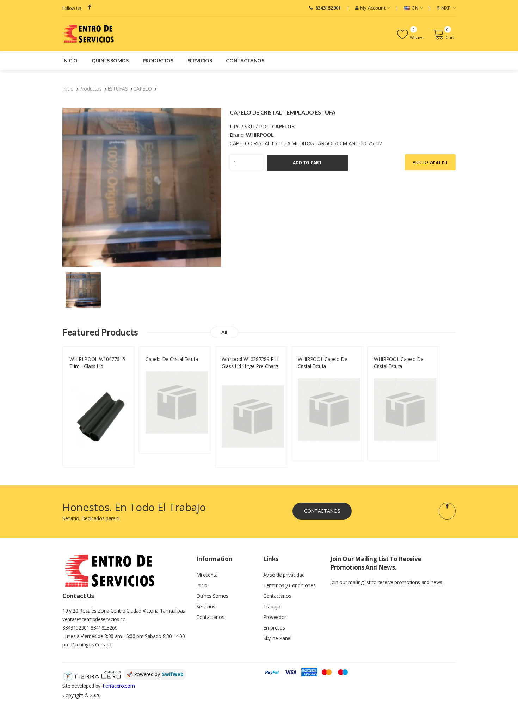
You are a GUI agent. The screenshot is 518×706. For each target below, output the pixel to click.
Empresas (274, 627)
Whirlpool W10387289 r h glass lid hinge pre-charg (250, 362)
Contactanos (245, 60)
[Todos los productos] (83, 289)
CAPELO (142, 88)
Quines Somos (110, 60)
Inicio (70, 60)
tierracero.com (119, 685)
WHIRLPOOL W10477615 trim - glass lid (97, 362)
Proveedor (274, 617)
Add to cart (307, 163)
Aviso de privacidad (283, 574)
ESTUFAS (117, 88)
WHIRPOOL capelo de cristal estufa (322, 362)
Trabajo (271, 606)
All (224, 332)
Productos (158, 60)
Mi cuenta (207, 574)
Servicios (199, 60)
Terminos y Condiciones (289, 585)
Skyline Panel (277, 638)
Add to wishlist (430, 162)
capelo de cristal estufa (172, 359)
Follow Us (71, 8)
